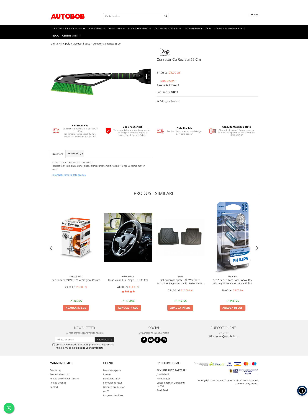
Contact (54, 387)
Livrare (107, 374)
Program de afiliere (113, 395)
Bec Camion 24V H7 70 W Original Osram (76, 280)
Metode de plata (112, 370)
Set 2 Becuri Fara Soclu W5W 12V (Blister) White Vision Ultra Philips (233, 281)
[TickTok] (157, 340)
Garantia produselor (114, 387)
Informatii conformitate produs (69, 174)
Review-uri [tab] (75, 153)
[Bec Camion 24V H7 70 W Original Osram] (76, 238)
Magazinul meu (61, 363)
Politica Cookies (58, 382)
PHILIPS (232, 276)
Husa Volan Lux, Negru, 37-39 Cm (128, 280)
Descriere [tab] (57, 153)
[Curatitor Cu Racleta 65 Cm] (100, 82)
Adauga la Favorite (169, 101)
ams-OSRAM (76, 276)
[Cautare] (166, 16)
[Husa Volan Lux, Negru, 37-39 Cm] (128, 237)
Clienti (108, 363)
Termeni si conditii (59, 374)
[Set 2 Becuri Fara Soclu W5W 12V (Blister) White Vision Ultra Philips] (232, 237)
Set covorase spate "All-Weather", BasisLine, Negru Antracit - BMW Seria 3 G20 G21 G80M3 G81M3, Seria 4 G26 (180, 281)
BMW (180, 276)
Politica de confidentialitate (64, 378)
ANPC (106, 391)
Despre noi (55, 370)
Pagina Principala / (61, 43)
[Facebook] (144, 340)
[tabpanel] (100, 82)
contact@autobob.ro (225, 336)
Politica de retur (111, 378)
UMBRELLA (128, 276)
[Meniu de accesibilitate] (302, 391)
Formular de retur (112, 382)
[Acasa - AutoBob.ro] (67, 16)
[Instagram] (164, 340)
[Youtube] (151, 340)
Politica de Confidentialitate (88, 347)
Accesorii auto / (82, 43)
